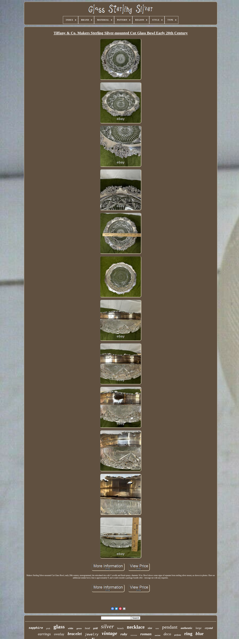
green (79, 628)
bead (87, 628)
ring (188, 633)
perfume (177, 635)
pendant (169, 627)
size (150, 628)
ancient (157, 635)
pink (48, 628)
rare (157, 628)
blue (200, 633)
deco (167, 634)
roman (146, 634)
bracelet (75, 633)
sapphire (36, 628)
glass (59, 627)
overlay (59, 634)
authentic (186, 628)
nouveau (134, 635)
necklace (136, 627)
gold (95, 628)
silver (107, 626)
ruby (123, 634)
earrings (44, 634)
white (70, 628)
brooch (120, 628)
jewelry (92, 634)
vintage (109, 633)
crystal (209, 628)
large (199, 628)
